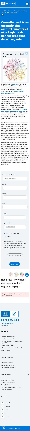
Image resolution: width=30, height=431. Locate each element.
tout (6, 233)
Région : (4, 193)
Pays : (4, 203)
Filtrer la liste (14, 264)
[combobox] (15, 188)
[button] (2, 15)
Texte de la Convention (7, 380)
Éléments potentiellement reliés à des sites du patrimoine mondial (15, 244)
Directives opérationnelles (8, 382)
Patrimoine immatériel (20, 11)
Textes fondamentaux (7, 385)
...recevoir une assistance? (8, 336)
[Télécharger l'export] (27, 276)
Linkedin (7, 416)
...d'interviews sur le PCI (7, 365)
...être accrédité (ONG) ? (7, 345)
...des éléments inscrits (7, 362)
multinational (15, 233)
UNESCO (3, 11)
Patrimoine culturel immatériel (9, 6)
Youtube (7, 409)
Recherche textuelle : (9, 175)
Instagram (7, 406)
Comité (14, 84)
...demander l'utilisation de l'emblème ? (11, 347)
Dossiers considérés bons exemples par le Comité (14, 248)
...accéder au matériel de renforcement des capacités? (12, 342)
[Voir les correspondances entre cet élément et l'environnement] (16, 274)
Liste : (5, 213)
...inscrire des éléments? (7, 339)
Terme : (6, 223)
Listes (2, 12)
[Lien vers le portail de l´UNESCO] (10, 3)
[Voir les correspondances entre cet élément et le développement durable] (22, 274)
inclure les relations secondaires (13, 241)
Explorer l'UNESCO (14, 428)
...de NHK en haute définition (8, 367)
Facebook (7, 403)
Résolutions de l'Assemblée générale (11, 387)
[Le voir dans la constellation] (11, 274)
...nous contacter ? (6, 350)
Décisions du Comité (6, 389)
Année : (4, 184)
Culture (10, 11)
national (7, 236)
